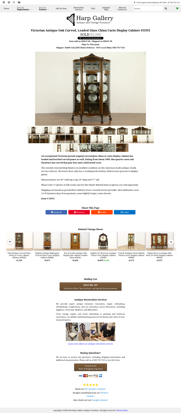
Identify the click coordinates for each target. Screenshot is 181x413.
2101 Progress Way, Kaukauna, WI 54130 (151, 2)
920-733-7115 (175, 2)
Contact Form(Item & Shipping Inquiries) (90, 367)
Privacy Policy (122, 410)
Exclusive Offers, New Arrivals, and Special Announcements (90, 286)
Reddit (103, 212)
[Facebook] (3, 2)
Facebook (57, 212)
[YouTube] (19, 2)
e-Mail (126, 212)
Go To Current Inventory (92, 38)
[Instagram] (13, 2)
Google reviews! (100, 400)
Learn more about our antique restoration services (90, 344)
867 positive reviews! (95, 388)
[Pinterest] (8, 2)
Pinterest (80, 212)
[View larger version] (90, 88)
